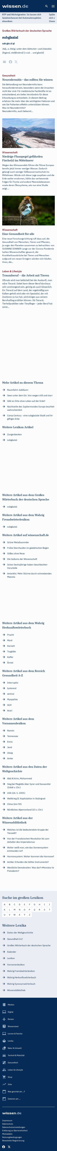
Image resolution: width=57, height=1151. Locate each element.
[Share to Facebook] (10, 61)
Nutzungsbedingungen (12, 1137)
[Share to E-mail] (4, 61)
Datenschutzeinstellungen (13, 1127)
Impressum (7, 1120)
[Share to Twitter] (16, 61)
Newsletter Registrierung (13, 1140)
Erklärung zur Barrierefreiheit (15, 1130)
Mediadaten (7, 1134)
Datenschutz (7, 1124)
